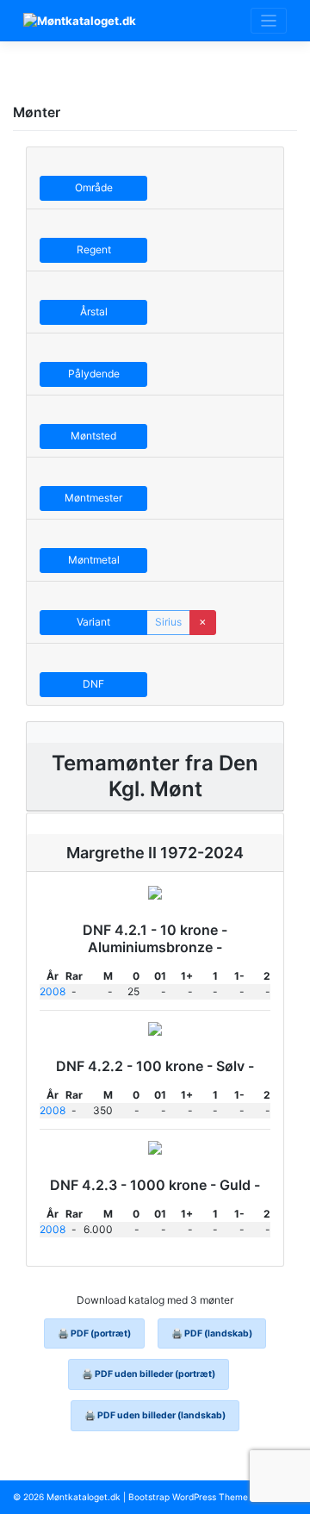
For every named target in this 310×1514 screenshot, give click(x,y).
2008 (52, 991)
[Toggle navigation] (269, 21)
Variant (93, 621)
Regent (94, 249)
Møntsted (93, 435)
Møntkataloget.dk (83, 1497)
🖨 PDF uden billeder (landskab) (155, 1415)
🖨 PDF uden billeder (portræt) (148, 1374)
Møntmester (93, 497)
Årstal (94, 311)
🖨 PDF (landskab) (211, 1333)
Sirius (168, 621)
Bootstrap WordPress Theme (188, 1497)
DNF (93, 683)
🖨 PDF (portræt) (94, 1333)
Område (94, 187)
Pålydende (94, 373)
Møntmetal (94, 559)
